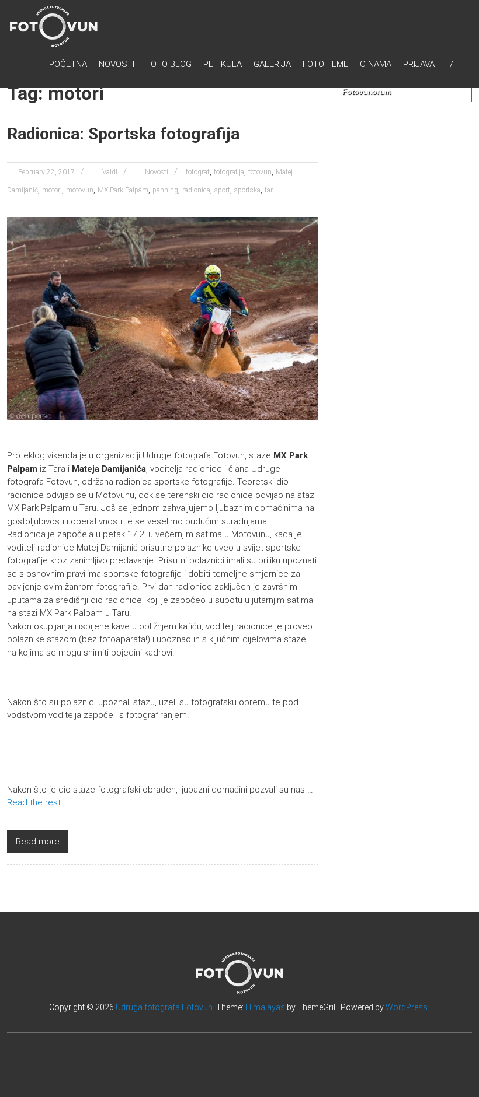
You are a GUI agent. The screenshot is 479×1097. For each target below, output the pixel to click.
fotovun (260, 172)
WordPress (407, 1007)
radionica (196, 190)
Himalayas (265, 1007)
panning (165, 190)
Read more (38, 841)
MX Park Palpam (123, 190)
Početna (68, 64)
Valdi (109, 172)
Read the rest (34, 802)
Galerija (272, 64)
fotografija (229, 172)
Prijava (419, 64)
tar (269, 190)
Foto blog (169, 64)
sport (222, 190)
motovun (79, 190)
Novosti (116, 64)
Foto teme (325, 64)
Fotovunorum (366, 91)
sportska (247, 190)
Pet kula (222, 64)
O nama (375, 64)
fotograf (198, 172)
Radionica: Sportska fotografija (123, 133)
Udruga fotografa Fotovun (164, 1007)
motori (52, 190)
